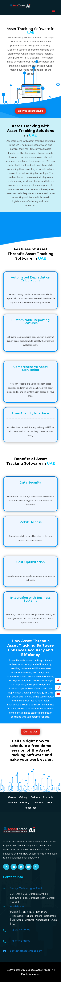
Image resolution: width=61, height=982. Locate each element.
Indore (38, 915)
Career (12, 797)
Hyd (17, 915)
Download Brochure (30, 110)
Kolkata (29, 915)
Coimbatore (50, 915)
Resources (30, 807)
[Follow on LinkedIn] (14, 867)
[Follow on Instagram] (36, 867)
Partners (35, 797)
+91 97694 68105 (20, 941)
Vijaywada (17, 919)
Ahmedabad (42, 919)
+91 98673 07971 (20, 930)
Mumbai (14, 911)
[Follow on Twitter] (21, 867)
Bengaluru (41, 911)
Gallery (23, 797)
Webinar (12, 802)
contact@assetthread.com (26, 950)
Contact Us (30, 731)
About (49, 802)
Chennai (29, 919)
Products (48, 797)
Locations (37, 802)
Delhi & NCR (27, 911)
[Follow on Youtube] (28, 867)
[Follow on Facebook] (6, 867)
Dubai (54, 919)
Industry (24, 802)
